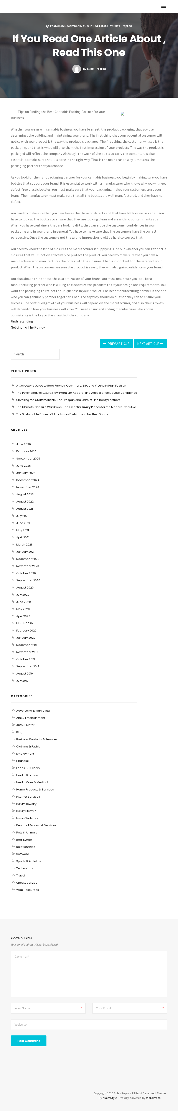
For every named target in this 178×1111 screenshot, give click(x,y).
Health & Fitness (27, 775)
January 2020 (25, 638)
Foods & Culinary (28, 768)
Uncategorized (27, 883)
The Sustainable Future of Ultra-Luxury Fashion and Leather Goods (62, 414)
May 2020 (23, 609)
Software (22, 854)
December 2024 (28, 480)
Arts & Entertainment (30, 718)
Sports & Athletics (28, 861)
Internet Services (28, 797)
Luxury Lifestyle (26, 811)
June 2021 (23, 523)
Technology (24, 868)
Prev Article (118, 343)
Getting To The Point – (28, 327)
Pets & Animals (26, 832)
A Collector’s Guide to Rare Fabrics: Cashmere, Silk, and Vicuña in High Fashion (71, 386)
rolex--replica (123, 26)
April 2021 (22, 537)
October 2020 (26, 573)
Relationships (25, 847)
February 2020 (26, 630)
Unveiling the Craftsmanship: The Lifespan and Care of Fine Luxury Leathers (68, 400)
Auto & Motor (25, 725)
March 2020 (24, 623)
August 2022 (25, 501)
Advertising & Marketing (33, 711)
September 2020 (28, 580)
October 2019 (25, 659)
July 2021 (22, 516)
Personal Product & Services (36, 825)
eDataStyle (110, 1098)
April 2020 (23, 616)
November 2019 (27, 652)
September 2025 (28, 458)
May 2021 (22, 530)
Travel (20, 875)
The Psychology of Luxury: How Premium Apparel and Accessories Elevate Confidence (76, 393)
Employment (25, 754)
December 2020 (27, 559)
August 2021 (24, 509)
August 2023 (25, 494)
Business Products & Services (37, 739)
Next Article (148, 343)
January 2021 (25, 552)
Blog (19, 732)
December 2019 (27, 645)
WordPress (153, 1098)
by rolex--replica (94, 69)
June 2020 (23, 602)
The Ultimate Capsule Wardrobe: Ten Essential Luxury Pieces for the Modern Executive (76, 407)
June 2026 (23, 444)
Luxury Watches (27, 818)
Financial (22, 761)
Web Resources (27, 890)
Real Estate (100, 26)
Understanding (22, 321)
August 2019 (24, 673)
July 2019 (22, 681)
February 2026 (26, 451)
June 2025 (23, 466)
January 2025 (25, 473)
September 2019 (27, 666)
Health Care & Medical (32, 782)
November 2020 (27, 566)
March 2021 (24, 544)
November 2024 (27, 487)
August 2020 (25, 587)
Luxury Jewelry (26, 804)
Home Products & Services (35, 789)
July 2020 (22, 595)
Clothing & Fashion (29, 746)
